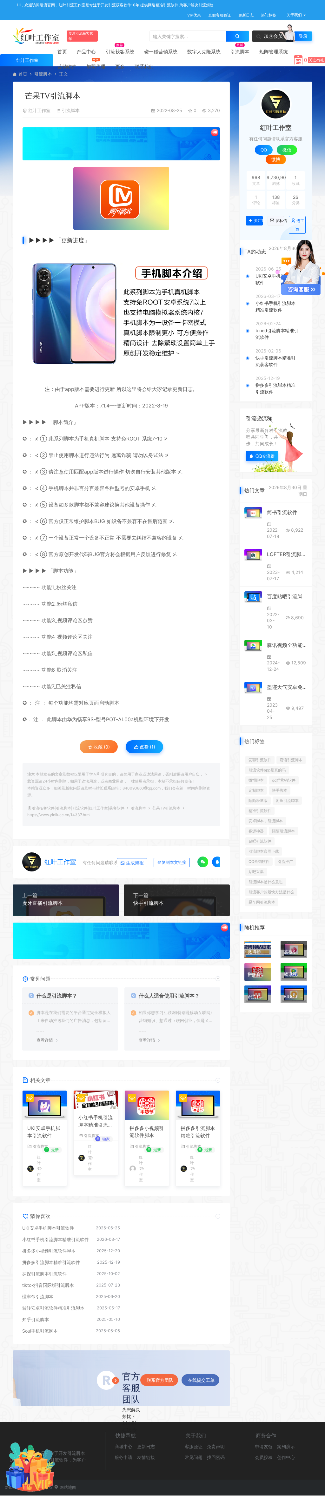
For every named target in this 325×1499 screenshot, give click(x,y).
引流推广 (285, 861)
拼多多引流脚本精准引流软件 (198, 1132)
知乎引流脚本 (35, 1319)
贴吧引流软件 (260, 841)
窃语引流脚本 (291, 759)
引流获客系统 (120, 52)
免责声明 (216, 1446)
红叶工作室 (39, 110)
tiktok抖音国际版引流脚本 (48, 1285)
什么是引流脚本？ (56, 995)
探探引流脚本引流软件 (44, 1273)
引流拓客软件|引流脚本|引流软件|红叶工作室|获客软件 (78, 808)
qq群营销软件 (283, 780)
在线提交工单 (201, 1380)
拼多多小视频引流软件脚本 (146, 1132)
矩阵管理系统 (273, 52)
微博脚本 (256, 780)
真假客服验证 (219, 15)
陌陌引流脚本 (283, 831)
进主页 (299, 225)
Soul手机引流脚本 (40, 1331)
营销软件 (66, 67)
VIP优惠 (193, 15)
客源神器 (256, 831)
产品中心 (86, 52)
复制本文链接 (174, 862)
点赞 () (146, 746)
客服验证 (193, 1446)
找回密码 (216, 1457)
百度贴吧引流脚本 (287, 596)
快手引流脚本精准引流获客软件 (275, 361)
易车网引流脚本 (262, 902)
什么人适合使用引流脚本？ (169, 995)
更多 (120, 67)
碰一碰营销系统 (160, 52)
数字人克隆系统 (204, 52)
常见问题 (193, 1457)
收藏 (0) (101, 746)
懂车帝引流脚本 (37, 1296)
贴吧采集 (256, 871)
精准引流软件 (260, 810)
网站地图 (67, 1487)
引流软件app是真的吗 (267, 770)
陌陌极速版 (258, 800)
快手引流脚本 (148, 903)
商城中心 (123, 1446)
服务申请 (123, 1457)
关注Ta (258, 220)
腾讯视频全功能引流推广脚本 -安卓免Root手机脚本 (287, 645)
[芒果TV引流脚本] (121, 198)
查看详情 (44, 1040)
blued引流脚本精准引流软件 (276, 334)
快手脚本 (279, 790)
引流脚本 (239, 52)
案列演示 (286, 1446)
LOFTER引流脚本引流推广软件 (287, 554)
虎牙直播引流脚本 (42, 903)
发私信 (279, 220)
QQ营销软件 (259, 861)
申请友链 (264, 1446)
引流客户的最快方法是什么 (271, 892)
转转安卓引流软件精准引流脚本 (53, 1308)
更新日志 (245, 15)
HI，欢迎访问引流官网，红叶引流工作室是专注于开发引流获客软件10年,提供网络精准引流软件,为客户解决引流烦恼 (115, 5)
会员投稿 (264, 1457)
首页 (62, 52)
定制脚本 (256, 790)
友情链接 (146, 1457)
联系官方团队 (160, 1380)
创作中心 (286, 1457)
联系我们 (144, 67)
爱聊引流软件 (260, 759)
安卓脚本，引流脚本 (266, 820)
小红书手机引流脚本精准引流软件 (95, 1121)
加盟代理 (95, 67)
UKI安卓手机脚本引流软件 (43, 1132)
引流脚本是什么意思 (266, 881)
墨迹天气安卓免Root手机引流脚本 (287, 687)
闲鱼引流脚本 (287, 800)
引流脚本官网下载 (264, 851)
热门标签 (268, 15)
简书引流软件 (282, 512)
